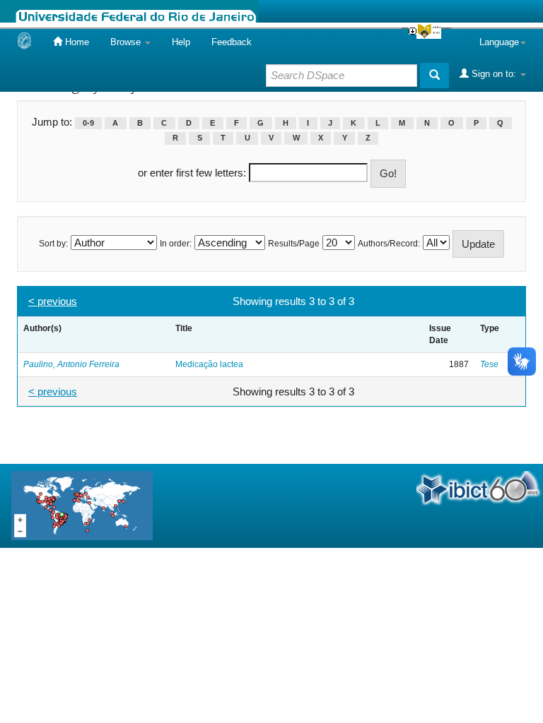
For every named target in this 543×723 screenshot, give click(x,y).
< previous (52, 301)
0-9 (88, 123)
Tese (489, 364)
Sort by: (53, 244)
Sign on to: (494, 73)
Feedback (231, 42)
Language (499, 42)
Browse (127, 42)
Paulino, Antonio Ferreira (71, 364)
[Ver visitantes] (82, 505)
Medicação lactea (209, 364)
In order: (176, 244)
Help (181, 42)
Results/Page (294, 244)
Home (75, 42)
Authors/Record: (389, 244)
